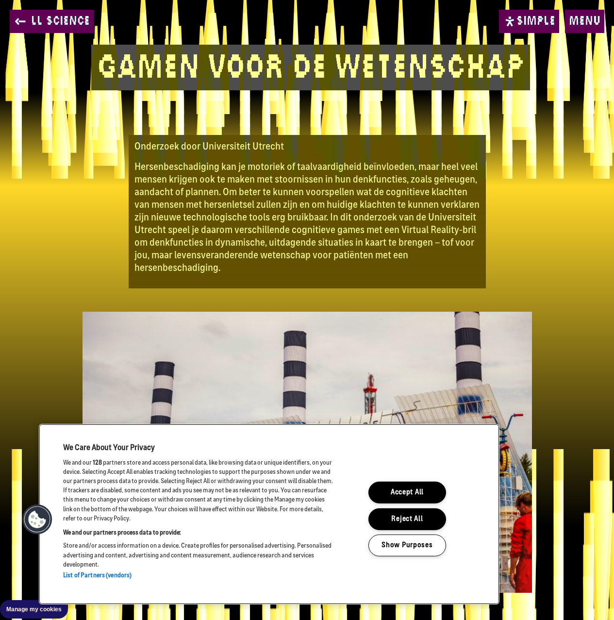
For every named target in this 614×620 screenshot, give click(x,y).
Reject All (407, 518)
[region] (269, 514)
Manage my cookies (34, 609)
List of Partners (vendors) (97, 575)
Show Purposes (407, 545)
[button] (37, 519)
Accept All (407, 492)
